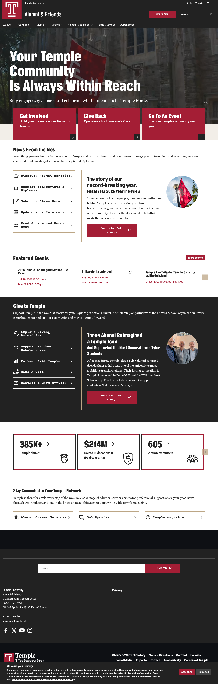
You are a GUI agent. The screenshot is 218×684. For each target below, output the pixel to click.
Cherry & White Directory (128, 655)
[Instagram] (30, 631)
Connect (23, 24)
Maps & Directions (161, 655)
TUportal (199, 3)
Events (56, 24)
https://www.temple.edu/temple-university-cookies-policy (43, 679)
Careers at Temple (196, 660)
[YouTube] (22, 631)
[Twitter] (14, 631)
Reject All (204, 671)
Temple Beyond (106, 24)
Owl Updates (127, 24)
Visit (209, 3)
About (7, 24)
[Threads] (38, 631)
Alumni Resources (78, 24)
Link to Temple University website (24, 659)
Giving (40, 24)
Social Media (124, 660)
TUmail (155, 660)
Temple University (34, 3)
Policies (195, 655)
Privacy (117, 590)
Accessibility (172, 660)
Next (205, 277)
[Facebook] (6, 631)
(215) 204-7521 (11, 616)
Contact (181, 655)
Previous (19, 277)
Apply (189, 3)
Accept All (186, 671)
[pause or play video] (205, 105)
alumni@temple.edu (15, 621)
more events (195, 257)
